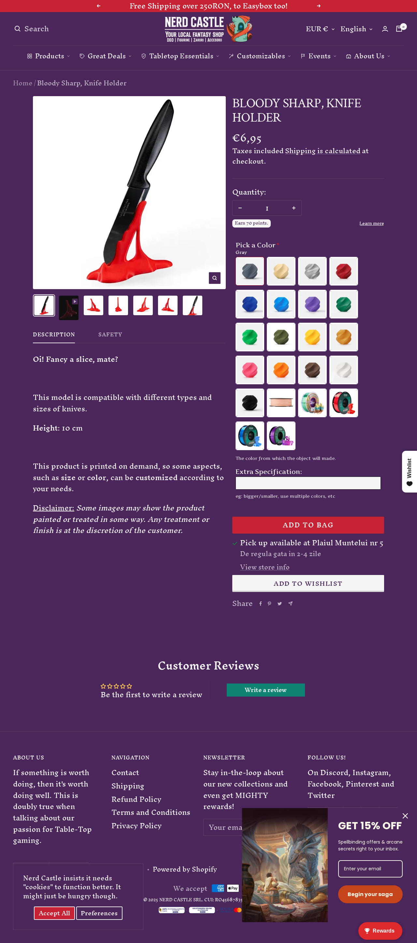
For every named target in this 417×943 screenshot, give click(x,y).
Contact (125, 772)
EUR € (317, 29)
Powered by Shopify (185, 869)
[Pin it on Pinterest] (269, 603)
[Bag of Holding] (399, 29)
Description (54, 336)
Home (23, 83)
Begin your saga (370, 894)
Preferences (99, 913)
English (353, 29)
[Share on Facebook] (260, 603)
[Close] (405, 816)
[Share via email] (290, 603)
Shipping (127, 786)
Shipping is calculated (322, 151)
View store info (265, 567)
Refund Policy (136, 799)
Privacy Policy (136, 826)
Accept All (54, 913)
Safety (110, 336)
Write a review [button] (266, 690)
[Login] (385, 29)
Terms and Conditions (150, 812)
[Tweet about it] (279, 603)
